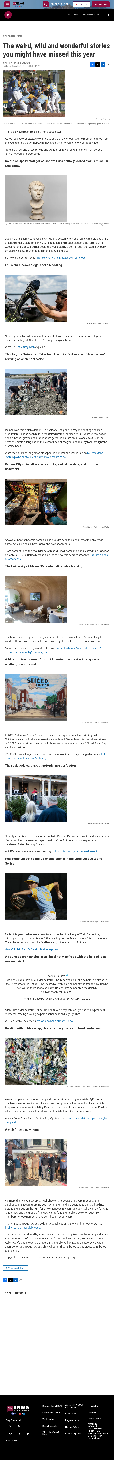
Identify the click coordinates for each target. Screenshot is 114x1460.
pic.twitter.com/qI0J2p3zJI (57, 991)
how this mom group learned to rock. (76, 851)
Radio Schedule (49, 1426)
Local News (70, 1414)
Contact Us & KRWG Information (74, 1406)
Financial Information (98, 1433)
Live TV (82, 4)
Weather (92, 1413)
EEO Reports (94, 1431)
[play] (8, 15)
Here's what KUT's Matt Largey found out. (61, 257)
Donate (102, 4)
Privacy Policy (94, 1438)
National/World (72, 1427)
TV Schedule (48, 1419)
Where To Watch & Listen (51, 1433)
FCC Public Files (95, 1429)
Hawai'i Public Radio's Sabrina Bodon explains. (32, 949)
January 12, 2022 (80, 998)
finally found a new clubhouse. (23, 1227)
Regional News (72, 1420)
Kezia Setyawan (25, 347)
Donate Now (93, 1406)
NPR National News (12, 35)
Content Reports (95, 1436)
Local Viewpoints (73, 1434)
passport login (60, 4)
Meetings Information (93, 1425)
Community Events (51, 1413)
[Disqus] (57, 1355)
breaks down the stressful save (55, 1021)
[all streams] (109, 15)
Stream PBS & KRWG (52, 1406)
